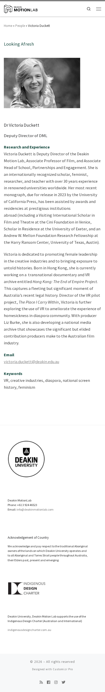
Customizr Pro (63, 669)
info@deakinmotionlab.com (35, 509)
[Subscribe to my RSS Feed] (41, 682)
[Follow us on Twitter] (63, 682)
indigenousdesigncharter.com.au (29, 630)
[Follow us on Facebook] (48, 682)
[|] (21, 8)
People (20, 26)
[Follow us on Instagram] (56, 682)
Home (8, 26)
